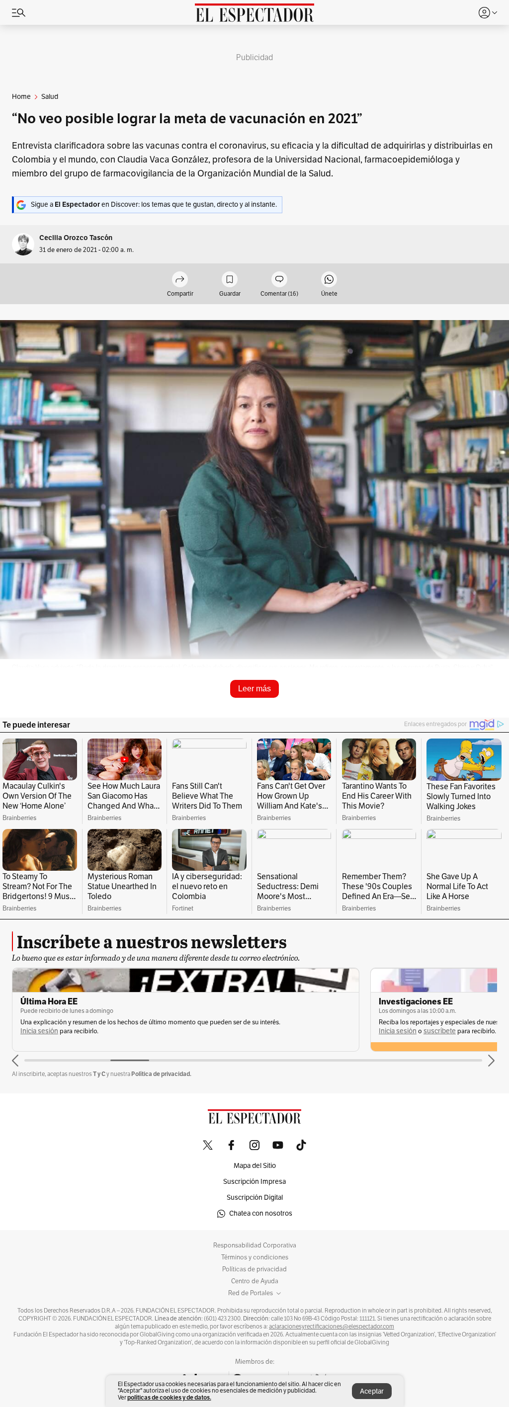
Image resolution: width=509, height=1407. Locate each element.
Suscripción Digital (255, 1197)
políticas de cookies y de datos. (169, 1397)
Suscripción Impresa (254, 1181)
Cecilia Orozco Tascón (75, 238)
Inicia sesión (39, 1031)
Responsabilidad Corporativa (254, 1245)
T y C (99, 1073)
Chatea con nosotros (260, 1213)
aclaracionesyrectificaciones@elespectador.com (331, 1326)
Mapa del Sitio (255, 1165)
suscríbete (440, 1031)
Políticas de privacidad (254, 1269)
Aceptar (372, 1391)
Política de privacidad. (161, 1073)
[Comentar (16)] (279, 280)
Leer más (254, 688)
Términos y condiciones (254, 1257)
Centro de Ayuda (254, 1281)
